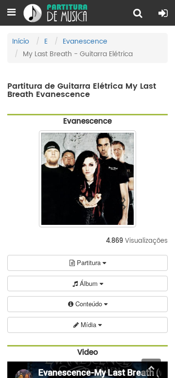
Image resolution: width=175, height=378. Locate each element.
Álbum (89, 283)
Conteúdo (88, 303)
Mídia (88, 324)
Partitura (89, 262)
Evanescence (85, 41)
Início (20, 41)
